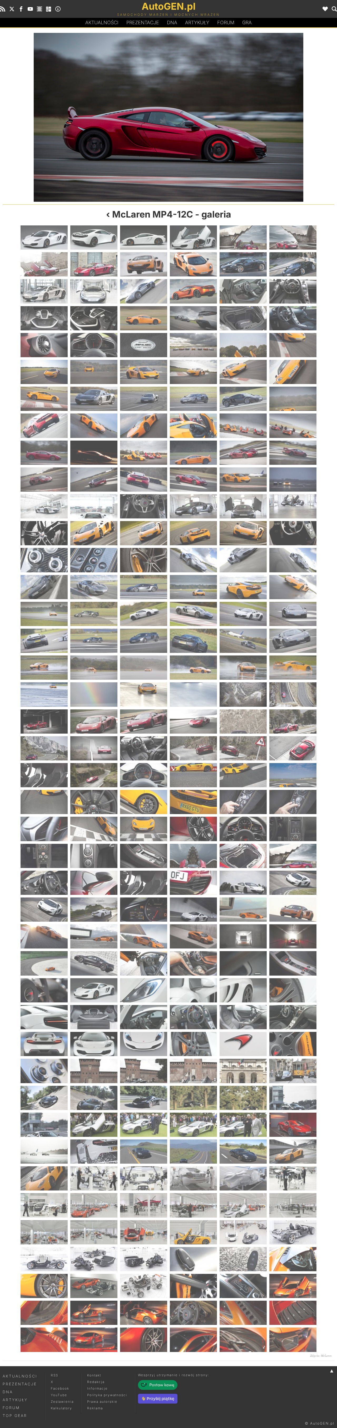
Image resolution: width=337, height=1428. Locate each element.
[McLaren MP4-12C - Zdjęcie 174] (292, 990)
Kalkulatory (61, 1408)
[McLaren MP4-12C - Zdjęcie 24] (292, 318)
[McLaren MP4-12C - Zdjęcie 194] (93, 1098)
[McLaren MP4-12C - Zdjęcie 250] (193, 1340)
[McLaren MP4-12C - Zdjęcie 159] (143, 936)
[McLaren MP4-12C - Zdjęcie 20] (93, 318)
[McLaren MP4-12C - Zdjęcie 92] (93, 641)
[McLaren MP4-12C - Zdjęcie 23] (243, 318)
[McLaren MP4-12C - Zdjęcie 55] (44, 479)
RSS (54, 1375)
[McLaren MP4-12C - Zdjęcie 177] (143, 1017)
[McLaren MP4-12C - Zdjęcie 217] (44, 1205)
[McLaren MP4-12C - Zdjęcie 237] (143, 1286)
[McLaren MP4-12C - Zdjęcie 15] (143, 291)
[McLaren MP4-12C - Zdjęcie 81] (143, 587)
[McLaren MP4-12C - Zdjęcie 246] (292, 1313)
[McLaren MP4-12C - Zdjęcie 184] (193, 1044)
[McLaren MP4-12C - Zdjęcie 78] (292, 560)
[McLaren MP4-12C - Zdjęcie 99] (143, 667)
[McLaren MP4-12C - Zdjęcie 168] (292, 963)
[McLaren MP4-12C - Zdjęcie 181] (44, 1044)
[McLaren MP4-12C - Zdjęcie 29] (243, 345)
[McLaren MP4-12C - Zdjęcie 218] (93, 1205)
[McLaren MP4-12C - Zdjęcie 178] (193, 1017)
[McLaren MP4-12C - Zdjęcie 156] (292, 909)
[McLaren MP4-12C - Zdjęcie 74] (93, 560)
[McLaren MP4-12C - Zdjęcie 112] (193, 721)
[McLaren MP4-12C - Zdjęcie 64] (193, 506)
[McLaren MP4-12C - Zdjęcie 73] (44, 560)
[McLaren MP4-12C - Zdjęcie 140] (93, 856)
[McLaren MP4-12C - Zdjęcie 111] (143, 721)
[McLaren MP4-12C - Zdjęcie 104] (93, 694)
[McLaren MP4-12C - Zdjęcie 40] (193, 399)
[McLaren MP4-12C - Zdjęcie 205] (44, 1151)
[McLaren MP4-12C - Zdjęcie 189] (143, 1071)
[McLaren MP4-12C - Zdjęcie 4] (193, 237)
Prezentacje (142, 22)
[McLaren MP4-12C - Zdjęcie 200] (93, 1125)
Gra (247, 22)
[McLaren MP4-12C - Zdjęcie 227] (243, 1232)
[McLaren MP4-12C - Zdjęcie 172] (193, 990)
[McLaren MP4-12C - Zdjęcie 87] (143, 614)
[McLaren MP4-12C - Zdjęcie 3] (143, 237)
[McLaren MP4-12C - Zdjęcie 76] (193, 560)
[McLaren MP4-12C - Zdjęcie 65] (243, 506)
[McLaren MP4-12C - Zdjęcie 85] (44, 614)
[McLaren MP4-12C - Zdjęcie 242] (93, 1313)
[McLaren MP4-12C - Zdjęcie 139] (44, 856)
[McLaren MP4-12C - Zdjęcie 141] (143, 856)
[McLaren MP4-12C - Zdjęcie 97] (44, 667)
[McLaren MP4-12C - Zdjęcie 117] (143, 748)
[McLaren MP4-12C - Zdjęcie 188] (93, 1071)
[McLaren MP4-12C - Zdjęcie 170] (93, 990)
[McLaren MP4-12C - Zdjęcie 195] (143, 1098)
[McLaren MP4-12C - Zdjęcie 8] (93, 264)
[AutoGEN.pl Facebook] (21, 9)
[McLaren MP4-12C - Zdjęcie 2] (93, 237)
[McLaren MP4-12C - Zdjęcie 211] (44, 1178)
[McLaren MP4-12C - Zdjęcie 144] (292, 856)
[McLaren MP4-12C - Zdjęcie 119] (243, 748)
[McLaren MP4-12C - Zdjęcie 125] (243, 775)
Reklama (95, 1408)
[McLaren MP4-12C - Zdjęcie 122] (93, 775)
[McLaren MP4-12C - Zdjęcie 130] (193, 802)
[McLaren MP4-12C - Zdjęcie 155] (243, 909)
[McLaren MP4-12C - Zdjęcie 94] (193, 641)
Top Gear (15, 1415)
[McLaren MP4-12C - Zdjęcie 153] (143, 909)
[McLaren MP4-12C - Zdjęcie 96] (292, 641)
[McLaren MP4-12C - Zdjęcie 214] (193, 1178)
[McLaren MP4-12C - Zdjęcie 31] (44, 372)
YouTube (59, 1395)
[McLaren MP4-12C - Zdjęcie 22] (193, 318)
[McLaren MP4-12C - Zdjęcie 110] (93, 721)
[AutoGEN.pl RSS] (2, 9)
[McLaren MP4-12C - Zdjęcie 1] (44, 237)
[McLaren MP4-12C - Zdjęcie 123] (143, 775)
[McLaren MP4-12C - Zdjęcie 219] (143, 1205)
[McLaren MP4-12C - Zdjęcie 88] (193, 614)
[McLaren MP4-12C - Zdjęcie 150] (292, 883)
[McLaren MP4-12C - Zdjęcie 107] (243, 694)
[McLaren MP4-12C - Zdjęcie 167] (243, 963)
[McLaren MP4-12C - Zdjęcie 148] (193, 883)
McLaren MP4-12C (152, 214)
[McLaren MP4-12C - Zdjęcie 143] (243, 856)
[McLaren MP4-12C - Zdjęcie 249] (143, 1340)
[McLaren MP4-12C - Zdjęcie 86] (93, 614)
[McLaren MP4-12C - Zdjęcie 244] (193, 1313)
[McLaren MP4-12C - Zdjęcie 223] (44, 1232)
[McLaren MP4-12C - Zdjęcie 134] (93, 829)
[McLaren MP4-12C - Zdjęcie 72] (292, 533)
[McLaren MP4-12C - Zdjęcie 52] (193, 453)
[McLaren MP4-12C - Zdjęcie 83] (243, 587)
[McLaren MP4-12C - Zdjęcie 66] (292, 506)
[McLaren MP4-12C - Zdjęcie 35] (243, 372)
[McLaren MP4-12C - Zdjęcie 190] (193, 1071)
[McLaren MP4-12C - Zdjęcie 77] (243, 560)
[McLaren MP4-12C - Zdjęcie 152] (93, 909)
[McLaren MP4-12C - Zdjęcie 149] (243, 883)
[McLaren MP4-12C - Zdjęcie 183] (143, 1044)
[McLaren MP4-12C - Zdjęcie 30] (292, 345)
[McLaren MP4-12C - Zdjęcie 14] (93, 291)
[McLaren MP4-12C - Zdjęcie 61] (44, 506)
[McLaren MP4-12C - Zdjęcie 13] (44, 291)
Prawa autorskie (102, 1402)
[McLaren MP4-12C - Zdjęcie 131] (243, 802)
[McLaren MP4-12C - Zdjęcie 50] (251, 117)
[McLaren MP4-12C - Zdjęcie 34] (193, 372)
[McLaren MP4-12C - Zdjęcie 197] (243, 1098)
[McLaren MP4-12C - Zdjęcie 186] (292, 1044)
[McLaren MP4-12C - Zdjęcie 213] (143, 1178)
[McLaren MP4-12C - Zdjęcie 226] (193, 1232)
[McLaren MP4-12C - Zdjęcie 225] (143, 1232)
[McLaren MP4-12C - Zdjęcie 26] (93, 345)
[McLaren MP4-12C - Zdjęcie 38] (93, 399)
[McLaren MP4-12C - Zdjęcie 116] (93, 748)
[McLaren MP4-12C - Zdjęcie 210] (292, 1151)
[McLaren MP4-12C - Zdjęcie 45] (143, 425)
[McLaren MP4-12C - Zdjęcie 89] (243, 614)
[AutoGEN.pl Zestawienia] (39, 9)
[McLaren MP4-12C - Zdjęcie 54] (292, 453)
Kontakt (94, 1375)
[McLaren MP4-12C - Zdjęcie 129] (143, 802)
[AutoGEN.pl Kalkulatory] (48, 9)
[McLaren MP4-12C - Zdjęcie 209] (243, 1151)
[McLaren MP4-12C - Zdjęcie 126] (292, 775)
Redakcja (96, 1382)
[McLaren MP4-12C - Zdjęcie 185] (243, 1044)
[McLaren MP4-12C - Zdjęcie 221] (243, 1205)
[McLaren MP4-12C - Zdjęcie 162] (292, 936)
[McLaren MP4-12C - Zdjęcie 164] (93, 963)
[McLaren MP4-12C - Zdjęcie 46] (193, 425)
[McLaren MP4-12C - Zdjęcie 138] (292, 829)
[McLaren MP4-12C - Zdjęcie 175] (44, 1017)
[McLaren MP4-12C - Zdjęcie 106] (193, 694)
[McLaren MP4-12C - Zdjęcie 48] (85, 117)
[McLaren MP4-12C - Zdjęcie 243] (143, 1313)
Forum (225, 22)
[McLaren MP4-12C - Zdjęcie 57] (143, 479)
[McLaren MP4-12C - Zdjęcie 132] (292, 802)
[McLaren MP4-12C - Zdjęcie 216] (292, 1178)
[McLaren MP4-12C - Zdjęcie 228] (292, 1232)
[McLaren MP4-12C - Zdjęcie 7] (44, 264)
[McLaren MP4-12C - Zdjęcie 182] (93, 1044)
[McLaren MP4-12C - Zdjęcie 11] (243, 264)
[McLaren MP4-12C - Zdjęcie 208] (193, 1151)
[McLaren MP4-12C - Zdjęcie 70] (193, 533)
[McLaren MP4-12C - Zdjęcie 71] (243, 533)
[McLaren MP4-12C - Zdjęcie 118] (193, 748)
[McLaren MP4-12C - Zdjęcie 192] (292, 1071)
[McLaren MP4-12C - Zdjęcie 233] (243, 1259)
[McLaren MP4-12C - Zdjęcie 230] (93, 1259)
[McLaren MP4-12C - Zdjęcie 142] (193, 856)
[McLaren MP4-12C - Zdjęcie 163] (44, 963)
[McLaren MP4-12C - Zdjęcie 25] (44, 345)
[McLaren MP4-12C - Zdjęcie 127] (44, 802)
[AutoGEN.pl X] (11, 9)
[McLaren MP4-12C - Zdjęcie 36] (292, 372)
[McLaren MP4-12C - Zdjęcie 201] (143, 1125)
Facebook (60, 1388)
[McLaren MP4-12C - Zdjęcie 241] (44, 1313)
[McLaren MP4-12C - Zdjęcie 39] (143, 399)
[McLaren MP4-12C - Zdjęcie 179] (243, 1017)
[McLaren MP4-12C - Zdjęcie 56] (93, 479)
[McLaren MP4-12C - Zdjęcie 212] (93, 1178)
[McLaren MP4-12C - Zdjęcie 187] (44, 1071)
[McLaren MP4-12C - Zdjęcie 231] (143, 1259)
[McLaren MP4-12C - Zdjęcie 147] (143, 883)
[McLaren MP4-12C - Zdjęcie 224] (93, 1232)
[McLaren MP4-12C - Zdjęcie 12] (292, 264)
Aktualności (101, 22)
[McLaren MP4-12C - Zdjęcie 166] (193, 963)
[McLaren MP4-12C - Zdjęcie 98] (93, 667)
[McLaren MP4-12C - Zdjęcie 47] (243, 425)
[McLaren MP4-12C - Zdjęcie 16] (193, 291)
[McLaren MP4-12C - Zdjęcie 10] (193, 264)
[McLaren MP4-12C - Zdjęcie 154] (193, 909)
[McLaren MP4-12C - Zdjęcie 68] (93, 533)
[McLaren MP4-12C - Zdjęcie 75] (143, 560)
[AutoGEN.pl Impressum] (58, 9)
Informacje (97, 1388)
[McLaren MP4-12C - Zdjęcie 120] (292, 748)
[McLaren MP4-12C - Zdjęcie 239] (243, 1286)
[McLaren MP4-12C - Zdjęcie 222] (292, 1205)
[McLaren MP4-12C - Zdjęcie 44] (93, 425)
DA (172, 22)
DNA (8, 1392)
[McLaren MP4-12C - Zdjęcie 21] (143, 318)
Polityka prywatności (107, 1395)
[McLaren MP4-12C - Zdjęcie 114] (292, 721)
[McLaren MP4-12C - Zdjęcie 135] (143, 829)
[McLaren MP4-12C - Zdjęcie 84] (292, 587)
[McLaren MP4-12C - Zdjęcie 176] (93, 1017)
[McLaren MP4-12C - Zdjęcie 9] (143, 264)
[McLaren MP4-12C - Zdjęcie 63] (143, 506)
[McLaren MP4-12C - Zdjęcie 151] (44, 909)
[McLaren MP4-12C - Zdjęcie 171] (143, 990)
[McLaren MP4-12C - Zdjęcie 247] (44, 1340)
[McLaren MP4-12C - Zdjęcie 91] (44, 641)
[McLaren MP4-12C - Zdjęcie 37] (44, 399)
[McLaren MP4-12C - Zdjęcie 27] (143, 345)
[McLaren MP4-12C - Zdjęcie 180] (292, 1017)
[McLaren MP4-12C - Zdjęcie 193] (44, 1098)
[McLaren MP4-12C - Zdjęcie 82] (193, 587)
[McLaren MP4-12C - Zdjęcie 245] (243, 1313)
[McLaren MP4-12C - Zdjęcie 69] (143, 533)
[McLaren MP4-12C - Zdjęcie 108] (292, 694)
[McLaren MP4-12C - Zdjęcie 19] (44, 318)
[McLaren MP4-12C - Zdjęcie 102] (292, 667)
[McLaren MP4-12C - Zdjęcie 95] (243, 641)
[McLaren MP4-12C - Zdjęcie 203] (243, 1125)
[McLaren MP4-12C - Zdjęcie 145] (44, 883)
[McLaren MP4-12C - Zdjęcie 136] (193, 829)
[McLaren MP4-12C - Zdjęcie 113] (243, 721)
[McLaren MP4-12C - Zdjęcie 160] (193, 936)
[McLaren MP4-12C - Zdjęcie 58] (193, 479)
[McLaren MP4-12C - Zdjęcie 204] (292, 1125)
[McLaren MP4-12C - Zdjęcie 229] (44, 1259)
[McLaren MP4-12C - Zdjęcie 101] (243, 667)
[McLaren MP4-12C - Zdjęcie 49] (44, 453)
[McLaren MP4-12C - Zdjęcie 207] (143, 1151)
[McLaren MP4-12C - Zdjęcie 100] (193, 667)
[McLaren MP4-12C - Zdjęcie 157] (44, 936)
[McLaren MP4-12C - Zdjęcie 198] (292, 1098)
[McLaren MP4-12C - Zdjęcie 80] (93, 587)
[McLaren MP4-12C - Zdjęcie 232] (193, 1259)
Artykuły (197, 22)
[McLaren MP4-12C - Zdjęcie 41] (243, 399)
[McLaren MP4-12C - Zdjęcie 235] (44, 1286)
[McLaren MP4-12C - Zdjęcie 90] (292, 614)
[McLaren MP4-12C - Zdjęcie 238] (193, 1286)
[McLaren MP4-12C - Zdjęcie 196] (193, 1098)
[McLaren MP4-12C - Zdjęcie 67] (44, 533)
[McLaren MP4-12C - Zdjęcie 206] (93, 1151)
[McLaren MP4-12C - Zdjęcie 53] (243, 453)
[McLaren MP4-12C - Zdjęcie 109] (44, 721)
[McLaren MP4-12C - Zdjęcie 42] (292, 399)
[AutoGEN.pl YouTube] (30, 9)
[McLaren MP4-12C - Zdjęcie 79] (44, 587)
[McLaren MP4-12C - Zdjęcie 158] (93, 936)
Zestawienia (62, 1402)
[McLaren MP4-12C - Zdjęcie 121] (44, 775)
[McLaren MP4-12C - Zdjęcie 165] (143, 963)
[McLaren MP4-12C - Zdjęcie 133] (44, 829)
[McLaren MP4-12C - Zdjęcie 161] (243, 936)
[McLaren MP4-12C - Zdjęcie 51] (143, 453)
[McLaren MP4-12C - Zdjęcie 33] (143, 372)
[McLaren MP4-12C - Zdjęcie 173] (243, 990)
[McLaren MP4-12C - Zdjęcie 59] (243, 479)
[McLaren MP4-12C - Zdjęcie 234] (292, 1259)
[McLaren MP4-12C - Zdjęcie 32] (93, 372)
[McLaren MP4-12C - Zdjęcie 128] (93, 802)
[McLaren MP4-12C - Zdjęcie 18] (292, 291)
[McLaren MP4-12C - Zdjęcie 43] (44, 425)
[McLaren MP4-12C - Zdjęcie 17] (243, 291)
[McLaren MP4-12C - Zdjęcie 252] (292, 1340)
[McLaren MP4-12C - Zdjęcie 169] (44, 990)
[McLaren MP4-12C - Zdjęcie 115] (44, 748)
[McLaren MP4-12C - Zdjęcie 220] (193, 1205)
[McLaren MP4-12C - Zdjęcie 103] (44, 694)
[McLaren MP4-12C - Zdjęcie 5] (243, 237)
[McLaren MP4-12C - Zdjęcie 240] (292, 1286)
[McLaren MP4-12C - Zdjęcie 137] (243, 829)
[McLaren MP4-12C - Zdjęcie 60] (292, 479)
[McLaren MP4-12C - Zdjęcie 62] (93, 506)
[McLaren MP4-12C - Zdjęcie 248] (93, 1340)
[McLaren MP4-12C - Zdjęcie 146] (93, 883)
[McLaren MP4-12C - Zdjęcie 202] (193, 1125)
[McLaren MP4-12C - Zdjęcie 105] (143, 694)
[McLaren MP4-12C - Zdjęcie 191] (243, 1071)
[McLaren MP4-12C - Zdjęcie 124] (193, 775)
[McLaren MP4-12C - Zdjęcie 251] (243, 1340)
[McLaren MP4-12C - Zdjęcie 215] (243, 1178)
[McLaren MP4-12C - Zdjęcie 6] (292, 237)
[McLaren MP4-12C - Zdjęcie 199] (44, 1125)
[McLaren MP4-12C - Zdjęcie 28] (193, 345)
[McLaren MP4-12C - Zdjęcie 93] (143, 641)
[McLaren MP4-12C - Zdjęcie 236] (93, 1286)
